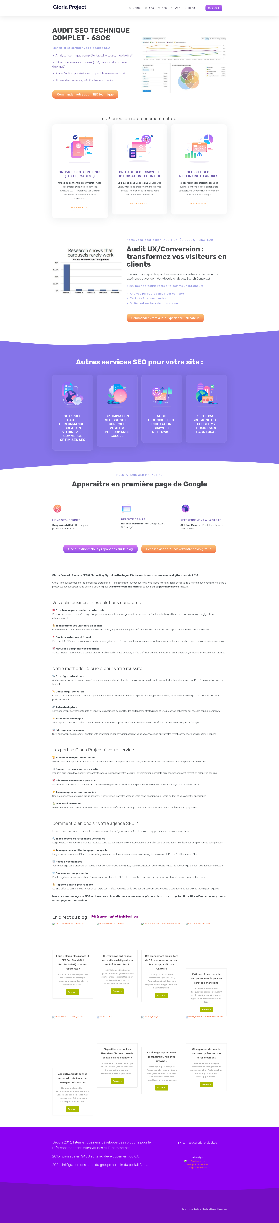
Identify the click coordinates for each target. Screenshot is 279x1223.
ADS (151, 8)
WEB (177, 8)
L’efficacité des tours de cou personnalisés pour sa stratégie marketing (206, 978)
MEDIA (137, 8)
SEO (164, 8)
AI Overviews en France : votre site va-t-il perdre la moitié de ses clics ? (117, 960)
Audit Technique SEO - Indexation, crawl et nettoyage (161, 424)
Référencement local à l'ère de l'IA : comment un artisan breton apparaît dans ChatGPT (161, 962)
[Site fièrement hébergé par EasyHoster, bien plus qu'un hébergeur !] (197, 1164)
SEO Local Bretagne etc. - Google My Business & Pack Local (206, 424)
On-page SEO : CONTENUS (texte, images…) (80, 174)
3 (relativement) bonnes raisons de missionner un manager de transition (72, 1078)
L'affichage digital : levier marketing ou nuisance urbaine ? (161, 1056)
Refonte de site (133, 519)
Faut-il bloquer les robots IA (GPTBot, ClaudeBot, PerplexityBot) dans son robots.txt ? (72, 962)
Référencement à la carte (200, 520)
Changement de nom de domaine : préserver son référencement (206, 1053)
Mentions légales (209, 1209)
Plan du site (222, 1209)
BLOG (191, 8)
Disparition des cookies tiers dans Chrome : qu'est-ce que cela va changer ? (117, 1053)
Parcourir (72, 992)
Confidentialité (195, 1209)
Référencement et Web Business (114, 916)
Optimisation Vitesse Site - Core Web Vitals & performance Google (117, 426)
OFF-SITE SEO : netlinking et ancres (198, 174)
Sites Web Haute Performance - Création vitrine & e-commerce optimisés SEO (72, 428)
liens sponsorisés (66, 520)
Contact (185, 1209)
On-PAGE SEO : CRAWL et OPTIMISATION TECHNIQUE (139, 174)
